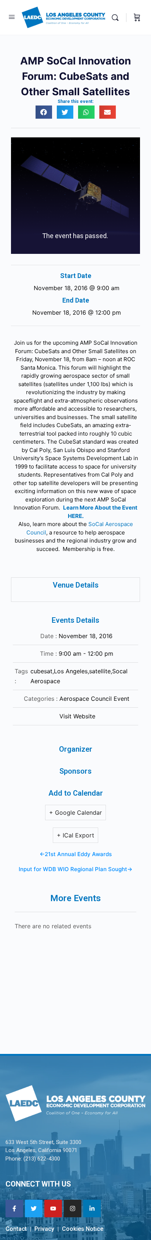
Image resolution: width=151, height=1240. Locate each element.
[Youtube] (53, 1208)
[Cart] (137, 17)
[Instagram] (72, 1208)
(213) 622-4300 (41, 1158)
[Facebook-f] (14, 1208)
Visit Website (77, 716)
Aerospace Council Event (94, 698)
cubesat (41, 671)
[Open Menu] (11, 16)
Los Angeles (71, 671)
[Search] (117, 17)
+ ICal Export (75, 835)
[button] (44, 112)
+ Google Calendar (75, 812)
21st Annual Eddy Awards (78, 854)
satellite (100, 671)
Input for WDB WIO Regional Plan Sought (73, 869)
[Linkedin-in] (92, 1208)
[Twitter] (34, 1208)
